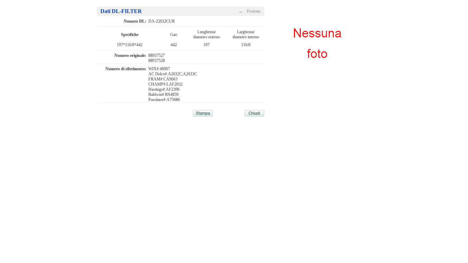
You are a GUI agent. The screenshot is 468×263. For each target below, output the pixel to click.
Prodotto (254, 11)
